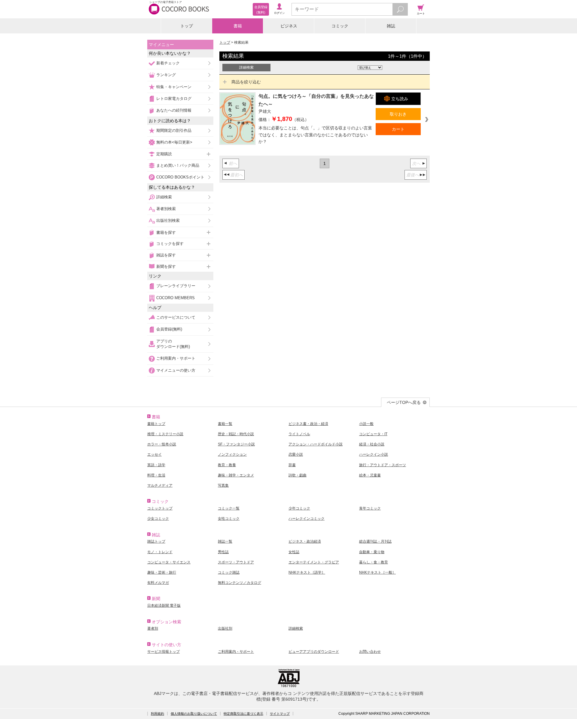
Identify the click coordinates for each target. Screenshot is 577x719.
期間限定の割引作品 (173, 130)
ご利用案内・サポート (175, 358)
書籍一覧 (225, 424)
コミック (339, 25)
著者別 (152, 628)
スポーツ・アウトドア (236, 562)
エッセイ (154, 454)
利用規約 (157, 713)
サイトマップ (280, 713)
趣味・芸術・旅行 (161, 572)
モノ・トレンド (159, 552)
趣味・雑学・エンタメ (236, 475)
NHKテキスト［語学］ (306, 572)
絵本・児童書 (370, 475)
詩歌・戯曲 (297, 475)
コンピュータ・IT (373, 434)
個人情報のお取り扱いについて (194, 713)
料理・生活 (156, 475)
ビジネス (288, 25)
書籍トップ (156, 424)
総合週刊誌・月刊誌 (375, 541)
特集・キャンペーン (173, 87)
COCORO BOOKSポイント (180, 177)
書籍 (238, 25)
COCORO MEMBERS (175, 298)
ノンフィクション (232, 454)
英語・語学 (156, 465)
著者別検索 (166, 208)
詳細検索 (164, 197)
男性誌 (223, 552)
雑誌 (391, 25)
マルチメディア (159, 485)
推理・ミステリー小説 (165, 434)
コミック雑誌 (229, 572)
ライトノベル (299, 434)
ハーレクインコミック (306, 518)
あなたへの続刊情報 (173, 110)
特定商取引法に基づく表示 (243, 713)
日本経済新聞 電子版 (164, 605)
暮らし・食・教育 (373, 562)
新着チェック (168, 63)
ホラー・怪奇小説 (161, 444)
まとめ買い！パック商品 (177, 165)
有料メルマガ (158, 583)
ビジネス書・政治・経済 (308, 424)
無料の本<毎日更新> (174, 142)
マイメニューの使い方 (175, 370)
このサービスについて (175, 317)
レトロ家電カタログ (173, 98)
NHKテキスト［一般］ (377, 572)
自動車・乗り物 (371, 552)
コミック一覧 (229, 508)
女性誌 (293, 552)
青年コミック (370, 508)
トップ (186, 25)
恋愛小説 (295, 454)
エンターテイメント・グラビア (313, 562)
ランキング (166, 75)
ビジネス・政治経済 (304, 541)
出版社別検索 (168, 220)
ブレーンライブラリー (175, 286)
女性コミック (229, 518)
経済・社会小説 (371, 444)
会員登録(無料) (169, 329)
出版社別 (225, 628)
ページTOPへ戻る (404, 402)
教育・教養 (227, 465)
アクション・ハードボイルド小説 (315, 444)
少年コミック (299, 508)
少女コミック (158, 518)
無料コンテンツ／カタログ (239, 583)
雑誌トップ (156, 541)
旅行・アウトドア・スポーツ (382, 465)
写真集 (223, 485)
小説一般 (366, 424)
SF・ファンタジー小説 (236, 444)
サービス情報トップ (163, 651)
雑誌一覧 (225, 541)
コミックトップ (159, 508)
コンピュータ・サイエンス (169, 562)
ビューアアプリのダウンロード (313, 651)
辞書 (292, 465)
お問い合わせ (370, 651)
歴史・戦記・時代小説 (236, 434)
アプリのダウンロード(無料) (173, 344)
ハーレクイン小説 (373, 454)
